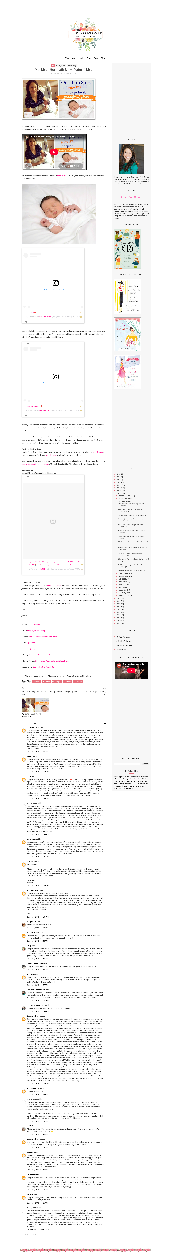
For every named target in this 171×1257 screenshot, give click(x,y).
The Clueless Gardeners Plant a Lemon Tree (132, 515)
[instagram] (135, 197)
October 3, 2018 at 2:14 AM (37, 1170)
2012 (119, 612)
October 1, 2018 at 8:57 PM (37, 985)
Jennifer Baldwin (33, 932)
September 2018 (126, 573)
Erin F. (29, 776)
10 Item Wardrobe (123, 637)
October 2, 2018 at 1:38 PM (37, 1094)
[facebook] (121, 197)
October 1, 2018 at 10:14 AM (38, 771)
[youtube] (139, 197)
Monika (30, 1152)
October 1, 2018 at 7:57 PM (37, 969)
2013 (119, 609)
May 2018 (123, 584)
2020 (119, 488)
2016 (119, 601)
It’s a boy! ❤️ (31, 312)
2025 (119, 474)
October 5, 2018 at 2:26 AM (37, 1190)
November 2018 (125, 498)
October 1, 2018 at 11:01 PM (38, 1000)
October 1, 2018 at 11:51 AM (38, 856)
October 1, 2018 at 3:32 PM (37, 928)
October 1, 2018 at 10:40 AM (38, 834)
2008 (119, 623)
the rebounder (98, 452)
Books (82, 58)
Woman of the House (36, 1005)
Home (67, 58)
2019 (119, 490)
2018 (119, 493)
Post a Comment (31, 1234)
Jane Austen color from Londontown (35, 464)
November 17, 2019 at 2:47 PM (38, 1230)
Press (96, 58)
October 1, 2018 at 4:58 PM (37, 941)
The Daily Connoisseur (36, 990)
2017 (119, 598)
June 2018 (123, 582)
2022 (119, 482)
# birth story (72, 66)
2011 (119, 615)
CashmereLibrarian (35, 963)
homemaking (121, 649)
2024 (119, 477)
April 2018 (123, 587)
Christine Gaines (33, 727)
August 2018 (124, 576)
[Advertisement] (131, 99)
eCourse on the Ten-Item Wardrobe (42, 655)
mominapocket (33, 1088)
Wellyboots (31, 922)
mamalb (30, 974)
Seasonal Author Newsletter (43, 667)
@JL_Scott (31, 643)
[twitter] (125, 197)
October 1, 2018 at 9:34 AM (37, 751)
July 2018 (122, 579)
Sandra (30, 756)
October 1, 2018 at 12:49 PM (38, 917)
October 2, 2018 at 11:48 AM (38, 1011)
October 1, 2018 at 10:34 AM (38, 798)
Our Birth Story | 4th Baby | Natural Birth (32, 715)
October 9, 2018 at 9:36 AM (37, 1203)
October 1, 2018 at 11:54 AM (38, 885)
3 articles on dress (123, 641)
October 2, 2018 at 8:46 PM (37, 1147)
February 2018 (125, 593)
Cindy (29, 946)
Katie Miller (42, 569)
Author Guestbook (54, 585)
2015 (119, 604)
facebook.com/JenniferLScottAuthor (43, 637)
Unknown (31, 861)
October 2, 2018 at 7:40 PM (37, 1134)
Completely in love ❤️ (35, 406)
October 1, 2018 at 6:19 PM (37, 959)
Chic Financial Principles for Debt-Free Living (52, 661)
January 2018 (124, 595)
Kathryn (30, 1194)
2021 (119, 485)
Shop (103, 58)
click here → (142, 184)
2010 (119, 617)
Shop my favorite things (36, 631)
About (74, 58)
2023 (119, 479)
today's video (62, 176)
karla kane (31, 839)
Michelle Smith (33, 1174)
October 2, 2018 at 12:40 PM (38, 1083)
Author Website (34, 625)
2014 (119, 606)
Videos (88, 58)
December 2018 (125, 496)
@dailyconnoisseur (37, 649)
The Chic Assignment (124, 645)
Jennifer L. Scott (45, 317)
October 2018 (124, 501)
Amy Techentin (33, 890)
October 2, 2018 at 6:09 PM (37, 1121)
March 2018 (124, 590)
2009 (119, 620)
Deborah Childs (33, 1016)
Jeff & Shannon (33, 1126)
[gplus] (130, 197)
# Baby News (60, 66)
